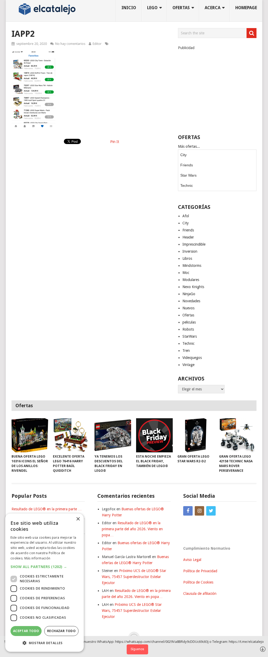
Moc (185, 273)
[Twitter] (211, 511)
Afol (185, 216)
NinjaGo (188, 294)
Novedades (191, 301)
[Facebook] (188, 511)
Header (188, 237)
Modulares (190, 280)
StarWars (189, 336)
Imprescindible (193, 244)
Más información (37, 558)
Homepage (246, 7)
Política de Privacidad (200, 571)
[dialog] (44, 582)
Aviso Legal (192, 560)
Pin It (114, 142)
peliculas (189, 322)
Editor (97, 44)
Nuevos (188, 308)
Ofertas (188, 315)
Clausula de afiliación (199, 593)
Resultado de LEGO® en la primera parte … (47, 509)
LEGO (152, 7)
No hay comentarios (70, 44)
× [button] (78, 519)
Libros (187, 258)
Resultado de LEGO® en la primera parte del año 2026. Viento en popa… (132, 529)
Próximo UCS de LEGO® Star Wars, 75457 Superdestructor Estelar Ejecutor (134, 577)
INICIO (128, 7)
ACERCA (212, 7)
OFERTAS (181, 7)
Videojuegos (192, 358)
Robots (188, 329)
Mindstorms (191, 265)
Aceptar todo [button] (26, 631)
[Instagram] (199, 511)
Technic (186, 185)
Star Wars (188, 175)
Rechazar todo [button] (61, 631)
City (183, 155)
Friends (186, 165)
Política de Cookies (198, 582)
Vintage (188, 365)
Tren (186, 350)
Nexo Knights (193, 287)
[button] (44, 567)
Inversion (189, 251)
